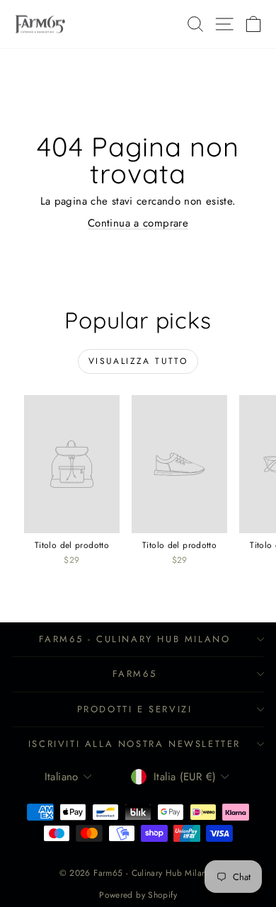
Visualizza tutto (138, 361)
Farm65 (135, 673)
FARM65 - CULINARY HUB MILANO (135, 639)
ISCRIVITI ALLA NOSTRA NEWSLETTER (134, 744)
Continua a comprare (138, 223)
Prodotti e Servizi (134, 709)
